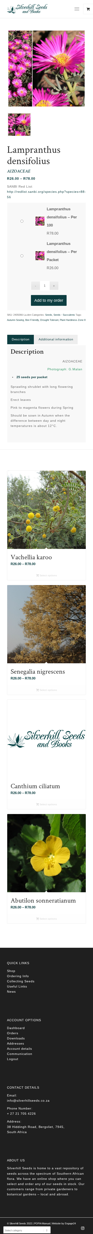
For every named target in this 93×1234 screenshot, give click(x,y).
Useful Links (17, 986)
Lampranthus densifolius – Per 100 (62, 217)
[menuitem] (78, 9)
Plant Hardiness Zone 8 (73, 320)
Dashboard (16, 1028)
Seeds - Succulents (64, 314)
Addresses (15, 1043)
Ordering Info (18, 976)
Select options (48, 575)
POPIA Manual (42, 1223)
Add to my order (48, 300)
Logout (12, 1059)
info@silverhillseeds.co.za (28, 1100)
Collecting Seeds (21, 981)
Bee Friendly (32, 320)
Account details (19, 1048)
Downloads (16, 1038)
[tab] (20, 339)
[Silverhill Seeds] (38, 9)
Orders (12, 1033)
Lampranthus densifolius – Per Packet (62, 252)
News (11, 991)
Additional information (56, 339)
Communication (19, 1054)
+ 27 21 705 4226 (21, 1113)
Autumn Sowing (15, 320)
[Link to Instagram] (82, 1229)
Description (21, 339)
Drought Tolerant (49, 320)
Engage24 (70, 1223)
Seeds (48, 314)
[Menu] (76, 9)
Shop (11, 971)
